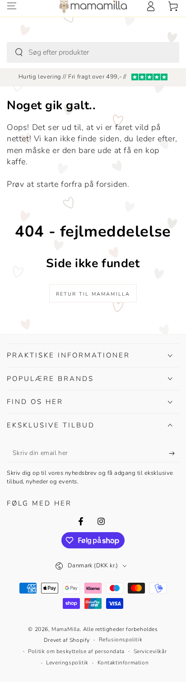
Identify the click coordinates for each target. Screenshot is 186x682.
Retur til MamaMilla (93, 294)
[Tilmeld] (174, 453)
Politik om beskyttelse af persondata (76, 651)
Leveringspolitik (67, 662)
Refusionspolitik (121, 639)
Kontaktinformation (123, 662)
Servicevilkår (150, 651)
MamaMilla (65, 629)
